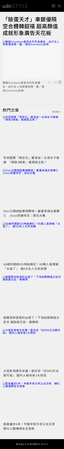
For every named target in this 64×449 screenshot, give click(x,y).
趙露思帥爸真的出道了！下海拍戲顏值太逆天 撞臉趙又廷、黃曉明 (31, 319)
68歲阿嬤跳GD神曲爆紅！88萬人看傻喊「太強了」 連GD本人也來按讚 (31, 266)
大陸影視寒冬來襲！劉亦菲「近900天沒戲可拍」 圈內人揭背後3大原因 (31, 373)
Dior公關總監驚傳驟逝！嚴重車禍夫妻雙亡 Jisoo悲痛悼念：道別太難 (31, 213)
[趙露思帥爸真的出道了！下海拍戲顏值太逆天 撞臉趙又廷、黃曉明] (32, 295)
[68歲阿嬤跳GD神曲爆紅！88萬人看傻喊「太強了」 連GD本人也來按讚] (32, 241)
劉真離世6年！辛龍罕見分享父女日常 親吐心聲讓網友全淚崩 (30, 426)
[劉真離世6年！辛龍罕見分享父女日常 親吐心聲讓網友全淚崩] (32, 401)
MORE (56, 112)
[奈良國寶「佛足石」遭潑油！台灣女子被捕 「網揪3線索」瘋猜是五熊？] (32, 135)
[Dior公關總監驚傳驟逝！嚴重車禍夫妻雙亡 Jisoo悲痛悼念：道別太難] (32, 188)
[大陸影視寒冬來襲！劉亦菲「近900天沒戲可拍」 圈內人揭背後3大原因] (32, 348)
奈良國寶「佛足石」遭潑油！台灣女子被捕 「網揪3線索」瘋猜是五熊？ (31, 159)
